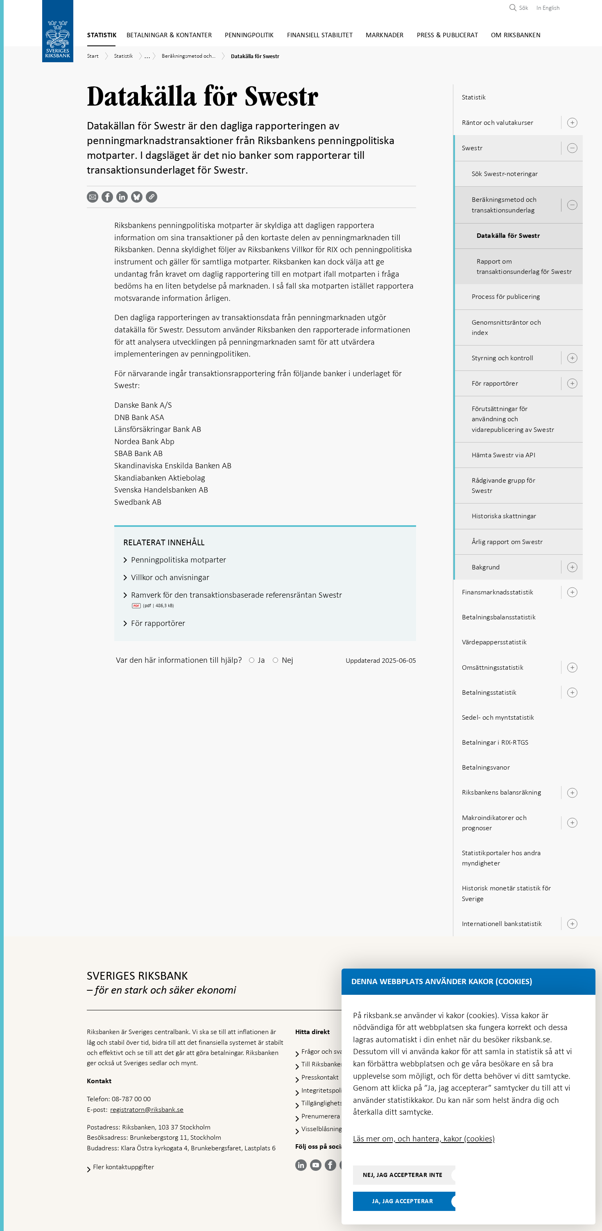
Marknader (385, 35)
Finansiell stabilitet (320, 35)
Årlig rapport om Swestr (507, 541)
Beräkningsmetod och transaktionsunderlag (504, 204)
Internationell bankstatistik (502, 923)
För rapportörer (495, 383)
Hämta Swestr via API (503, 454)
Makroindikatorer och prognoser (494, 822)
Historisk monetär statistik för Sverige (506, 893)
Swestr (472, 147)
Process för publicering (506, 296)
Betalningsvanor (486, 767)
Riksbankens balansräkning (501, 792)
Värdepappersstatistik (494, 641)
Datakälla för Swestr (508, 235)
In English (548, 7)
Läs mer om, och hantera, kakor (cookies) (424, 1138)
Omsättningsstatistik (492, 667)
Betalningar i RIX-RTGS (495, 742)
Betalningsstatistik (489, 692)
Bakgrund (486, 566)
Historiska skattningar (504, 515)
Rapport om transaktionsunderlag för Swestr (524, 266)
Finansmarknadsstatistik (498, 591)
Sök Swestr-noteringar (505, 173)
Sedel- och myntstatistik (498, 717)
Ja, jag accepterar (402, 1201)
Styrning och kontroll (502, 357)
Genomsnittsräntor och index (506, 327)
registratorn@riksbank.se (146, 1109)
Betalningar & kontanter (169, 35)
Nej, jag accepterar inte (403, 1175)
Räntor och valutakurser (498, 122)
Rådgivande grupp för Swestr (503, 485)
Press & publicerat (447, 35)
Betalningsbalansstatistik (499, 616)
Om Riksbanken (516, 35)
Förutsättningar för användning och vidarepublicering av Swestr (513, 419)
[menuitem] (546, 7)
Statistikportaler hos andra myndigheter (501, 857)
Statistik (101, 35)
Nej (287, 660)
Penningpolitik (249, 35)
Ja (261, 660)
